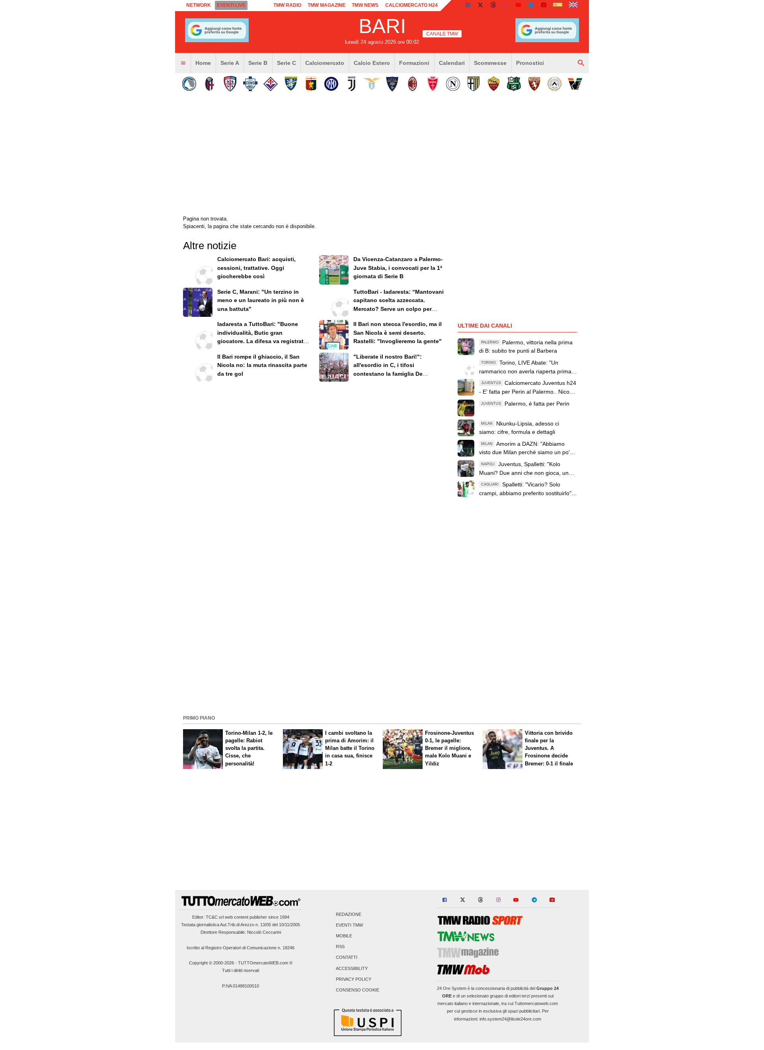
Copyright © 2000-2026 (211, 962)
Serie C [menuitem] (286, 63)
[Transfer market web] (573, 5)
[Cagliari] (230, 84)
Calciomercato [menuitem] (324, 63)
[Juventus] (351, 84)
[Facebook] (468, 5)
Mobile (344, 936)
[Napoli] (453, 84)
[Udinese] (554, 84)
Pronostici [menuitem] (530, 63)
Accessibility (352, 968)
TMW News (365, 5)
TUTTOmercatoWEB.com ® (265, 962)
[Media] (543, 5)
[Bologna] (209, 84)
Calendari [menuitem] (452, 63)
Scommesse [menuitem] (490, 63)
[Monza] (433, 84)
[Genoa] (311, 84)
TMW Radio (287, 5)
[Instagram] (506, 5)
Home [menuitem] (203, 63)
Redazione (348, 914)
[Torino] (534, 84)
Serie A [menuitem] (229, 63)
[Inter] (331, 84)
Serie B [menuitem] (257, 63)
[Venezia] (575, 84)
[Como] (250, 84)
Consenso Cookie (357, 990)
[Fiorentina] (270, 84)
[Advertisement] (382, 657)
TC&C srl (215, 917)
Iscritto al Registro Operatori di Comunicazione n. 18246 (240, 947)
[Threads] (493, 5)
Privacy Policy (353, 979)
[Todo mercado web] (558, 5)
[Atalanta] (189, 84)
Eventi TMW (349, 925)
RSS (340, 947)
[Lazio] (372, 84)
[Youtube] (518, 5)
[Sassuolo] (514, 84)
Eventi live (231, 5)
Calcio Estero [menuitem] (372, 63)
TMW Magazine (326, 5)
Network (198, 5)
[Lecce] (392, 84)
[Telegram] (530, 5)
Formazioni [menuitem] (414, 63)
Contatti (346, 957)
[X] (480, 5)
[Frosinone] (291, 84)
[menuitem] (183, 63)
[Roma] (493, 84)
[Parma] (473, 84)
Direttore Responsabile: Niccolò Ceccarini (241, 932)
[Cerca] (581, 63)
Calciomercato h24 (411, 5)
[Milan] (412, 84)
